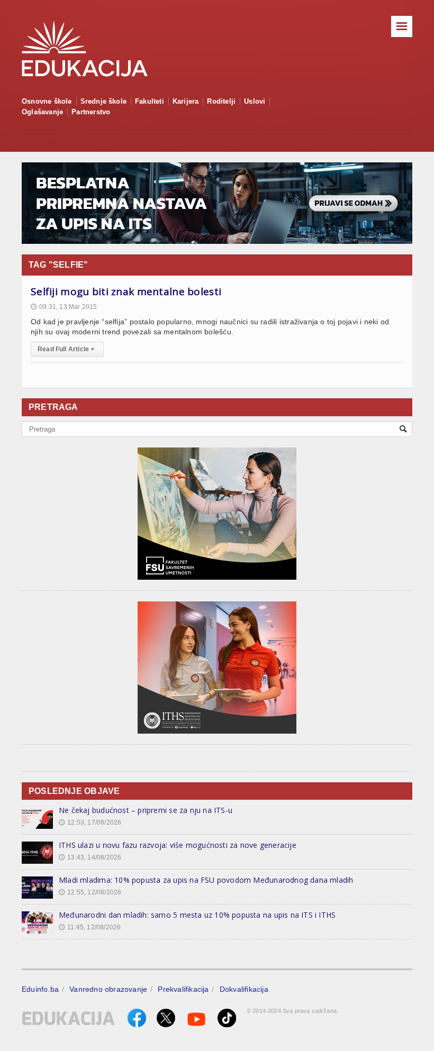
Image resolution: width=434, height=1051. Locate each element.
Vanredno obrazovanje (108, 989)
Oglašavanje (42, 112)
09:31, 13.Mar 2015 (64, 306)
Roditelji (221, 101)
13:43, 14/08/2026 (90, 857)
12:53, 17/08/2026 (90, 822)
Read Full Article (66, 349)
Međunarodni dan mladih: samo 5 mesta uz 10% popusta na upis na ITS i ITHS (197, 915)
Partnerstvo (90, 112)
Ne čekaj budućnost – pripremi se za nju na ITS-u (145, 810)
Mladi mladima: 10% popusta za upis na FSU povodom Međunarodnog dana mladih (206, 880)
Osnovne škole (47, 101)
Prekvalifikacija (183, 989)
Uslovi (254, 101)
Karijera (186, 101)
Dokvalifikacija (244, 989)
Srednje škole (103, 101)
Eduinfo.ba (40, 989)
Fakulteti (149, 101)
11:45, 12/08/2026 (90, 927)
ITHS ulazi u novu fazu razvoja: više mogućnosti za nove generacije (177, 845)
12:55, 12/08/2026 (90, 892)
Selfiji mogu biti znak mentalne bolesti (126, 291)
